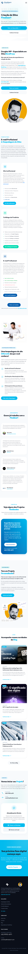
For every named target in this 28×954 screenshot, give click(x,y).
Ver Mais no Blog (14, 762)
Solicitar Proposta (13, 867)
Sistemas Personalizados (6, 904)
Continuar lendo (6, 679)
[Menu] (26, 2)
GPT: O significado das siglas (10, 707)
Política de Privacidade (14, 950)
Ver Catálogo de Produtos (11, 246)
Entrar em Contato (14, 88)
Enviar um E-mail (15, 829)
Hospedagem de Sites (5, 901)
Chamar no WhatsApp (15, 825)
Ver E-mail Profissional (10, 295)
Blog (2, 922)
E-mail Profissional (5, 906)
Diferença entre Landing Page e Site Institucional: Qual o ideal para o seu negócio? (12, 670)
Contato (2, 920)
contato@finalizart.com (11, 798)
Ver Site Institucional (10, 203)
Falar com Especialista (13, 28)
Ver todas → (3, 911)
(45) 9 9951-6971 (5, 81)
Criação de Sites (4, 908)
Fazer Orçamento (10, 544)
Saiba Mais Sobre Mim (5, 894)
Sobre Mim (3, 918)
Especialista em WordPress (6, 924)
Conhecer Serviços (14, 32)
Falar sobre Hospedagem (9, 398)
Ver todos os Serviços (22, 308)
